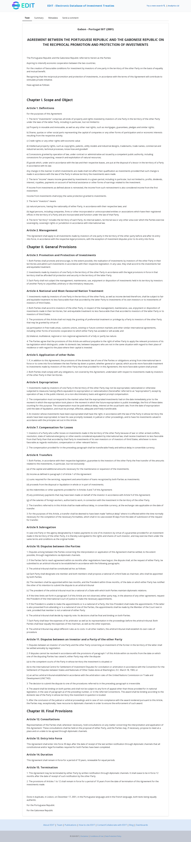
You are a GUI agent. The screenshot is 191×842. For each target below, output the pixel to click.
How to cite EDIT (87, 825)
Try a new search (155, 5)
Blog (131, 825)
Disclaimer (84, 836)
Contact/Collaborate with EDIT (112, 825)
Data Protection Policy (113, 836)
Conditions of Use (96, 836)
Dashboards (142, 825)
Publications (71, 825)
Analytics (172, 5)
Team (59, 825)
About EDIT (49, 825)
